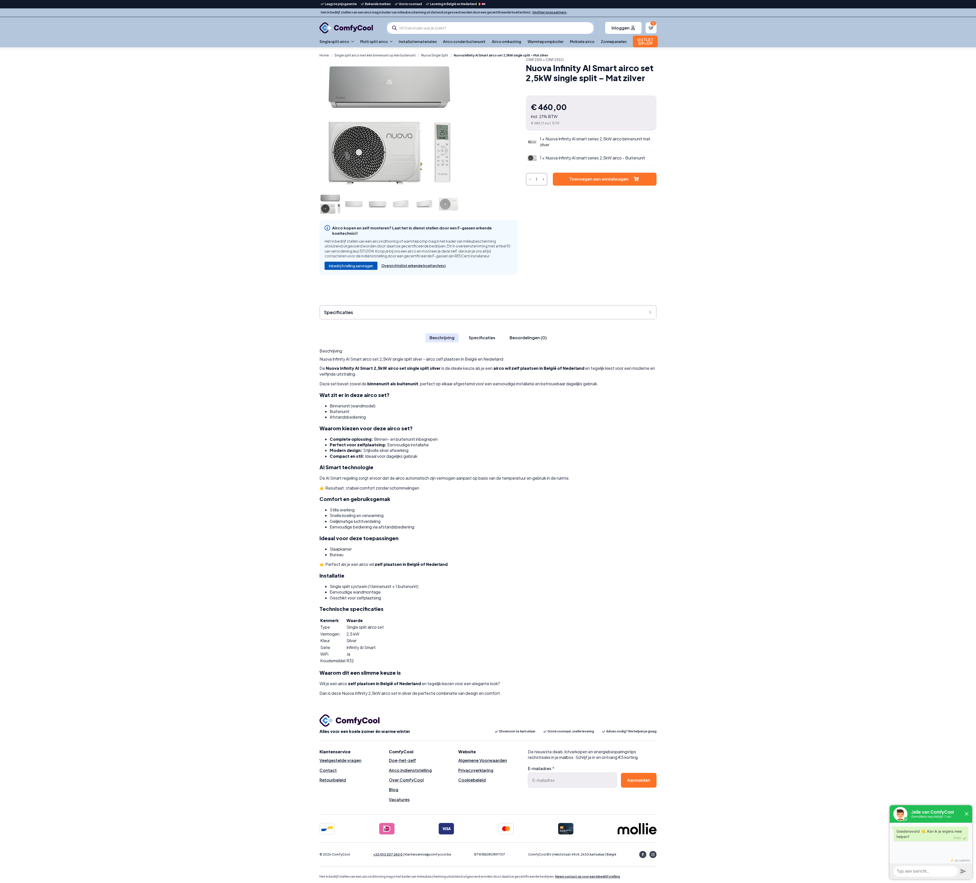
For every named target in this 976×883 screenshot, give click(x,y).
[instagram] (653, 854)
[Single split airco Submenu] (351, 41)
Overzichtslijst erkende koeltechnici (413, 265)
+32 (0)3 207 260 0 (388, 854)
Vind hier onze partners (549, 12)
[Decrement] (530, 179)
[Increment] (543, 179)
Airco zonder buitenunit (464, 41)
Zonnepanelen (614, 41)
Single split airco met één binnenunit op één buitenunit (375, 55)
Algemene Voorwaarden (482, 760)
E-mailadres (541, 769)
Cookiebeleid (472, 780)
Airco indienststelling (410, 770)
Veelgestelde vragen (340, 760)
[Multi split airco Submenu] (390, 41)
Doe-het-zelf (402, 760)
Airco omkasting (506, 41)
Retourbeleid (332, 780)
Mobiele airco (582, 41)
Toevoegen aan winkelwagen (599, 179)
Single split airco (334, 41)
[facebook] (642, 854)
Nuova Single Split (434, 55)
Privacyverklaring (475, 770)
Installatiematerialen (418, 41)
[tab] (442, 337)
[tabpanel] (488, 522)
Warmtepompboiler (545, 41)
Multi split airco (374, 41)
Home (324, 55)
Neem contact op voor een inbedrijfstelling (587, 876)
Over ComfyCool (406, 780)
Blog (393, 789)
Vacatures (399, 799)
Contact (328, 770)
